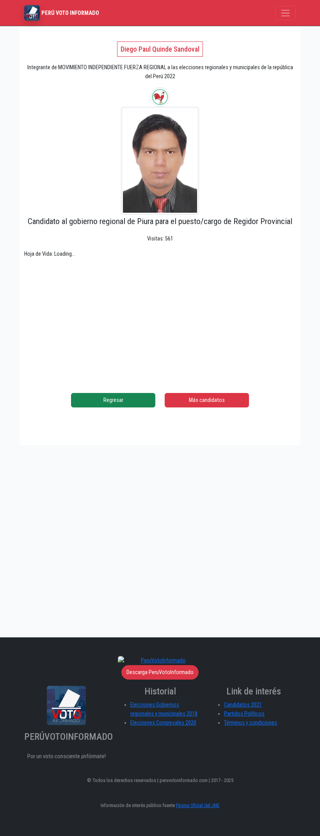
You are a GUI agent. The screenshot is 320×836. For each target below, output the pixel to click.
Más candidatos (207, 400)
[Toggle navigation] (285, 13)
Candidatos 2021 (243, 704)
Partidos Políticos (244, 713)
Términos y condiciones (250, 722)
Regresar (113, 400)
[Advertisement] (160, 319)
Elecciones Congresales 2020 (163, 722)
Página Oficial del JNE (197, 805)
